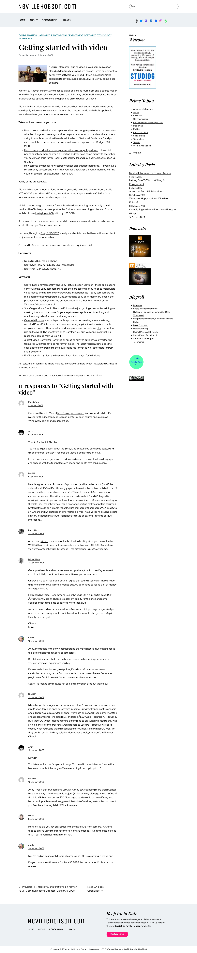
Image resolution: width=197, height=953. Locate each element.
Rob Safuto (33, 402)
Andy (30, 431)
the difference (79, 548)
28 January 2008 (36, 848)
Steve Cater (34, 530)
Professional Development (67, 35)
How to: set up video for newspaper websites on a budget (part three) (62, 165)
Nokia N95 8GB (94, 193)
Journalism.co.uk (79, 78)
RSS (145, 949)
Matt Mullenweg (141, 328)
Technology (104, 35)
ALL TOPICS (135, 153)
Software (90, 35)
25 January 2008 (36, 819)
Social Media (139, 135)
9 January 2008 (35, 405)
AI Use (139, 949)
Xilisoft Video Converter (37, 339)
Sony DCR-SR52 (50, 233)
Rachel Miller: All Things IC (145, 332)
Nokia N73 (46, 193)
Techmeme (138, 342)
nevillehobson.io (140, 922)
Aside (136, 112)
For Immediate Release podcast (148, 122)
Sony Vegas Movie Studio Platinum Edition (47, 308)
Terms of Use (121, 949)
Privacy (131, 949)
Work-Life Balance (142, 145)
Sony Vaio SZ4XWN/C (36, 268)
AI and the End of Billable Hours (146, 191)
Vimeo (44, 541)
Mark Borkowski (140, 325)
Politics (136, 129)
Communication (28, 35)
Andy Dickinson (39, 90)
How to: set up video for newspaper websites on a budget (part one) (61, 130)
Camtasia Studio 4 (34, 320)
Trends (136, 142)
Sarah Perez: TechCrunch (145, 335)
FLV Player (30, 355)
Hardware (44, 35)
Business (137, 115)
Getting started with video (63, 47)
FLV (99, 328)
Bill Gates (137, 305)
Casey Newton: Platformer (145, 308)
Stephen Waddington (143, 338)
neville (31, 637)
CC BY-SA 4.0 (108, 949)
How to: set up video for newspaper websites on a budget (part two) (61, 150)
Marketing (138, 125)
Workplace (25, 38)
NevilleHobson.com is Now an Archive (150, 173)
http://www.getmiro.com (70, 413)
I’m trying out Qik (44, 213)
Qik (34, 209)
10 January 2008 (36, 533)
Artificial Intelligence (143, 109)
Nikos (31, 815)
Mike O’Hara (34, 559)
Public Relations (140, 132)
